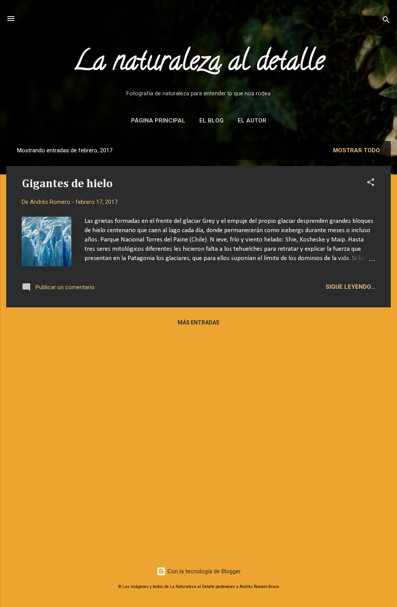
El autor (252, 120)
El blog (211, 120)
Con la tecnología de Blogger (203, 571)
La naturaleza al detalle (199, 63)
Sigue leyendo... (350, 286)
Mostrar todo (356, 150)
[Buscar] (386, 21)
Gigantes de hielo (67, 184)
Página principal (158, 120)
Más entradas (198, 322)
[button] (370, 184)
